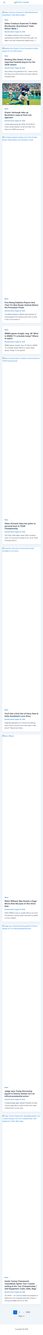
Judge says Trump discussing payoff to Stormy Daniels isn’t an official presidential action (20, 1093)
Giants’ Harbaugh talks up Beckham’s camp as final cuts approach (18, 115)
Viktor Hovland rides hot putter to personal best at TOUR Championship (20, 526)
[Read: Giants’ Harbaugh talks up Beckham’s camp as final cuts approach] (21, 94)
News (6, 20)
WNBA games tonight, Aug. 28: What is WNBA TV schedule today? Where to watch (21, 336)
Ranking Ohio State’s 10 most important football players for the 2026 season (20, 62)
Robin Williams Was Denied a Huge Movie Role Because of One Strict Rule (21, 903)
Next (21, 1316)
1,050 (28, 1312)
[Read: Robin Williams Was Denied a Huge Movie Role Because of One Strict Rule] (21, 814)
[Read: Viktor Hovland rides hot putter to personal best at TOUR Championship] (21, 436)
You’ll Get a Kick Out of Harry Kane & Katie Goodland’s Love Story (21, 714)
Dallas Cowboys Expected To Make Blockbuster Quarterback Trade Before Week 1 (21, 26)
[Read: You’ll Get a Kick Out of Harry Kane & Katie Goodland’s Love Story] (21, 627)
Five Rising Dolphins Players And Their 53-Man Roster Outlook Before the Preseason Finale (21, 305)
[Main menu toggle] (4, 2)
